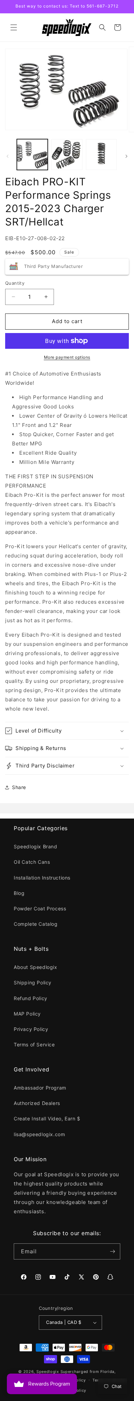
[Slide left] (7, 156)
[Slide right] (126, 156)
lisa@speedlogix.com (39, 1134)
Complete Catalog (36, 924)
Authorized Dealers (37, 1103)
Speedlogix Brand (35, 846)
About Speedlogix (35, 967)
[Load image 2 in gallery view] (66, 154)
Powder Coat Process (40, 908)
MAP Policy (27, 1014)
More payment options (67, 357)
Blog (19, 893)
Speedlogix (47, 1371)
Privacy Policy (31, 1029)
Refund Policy (30, 998)
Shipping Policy (33, 982)
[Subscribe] (112, 1251)
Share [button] (19, 787)
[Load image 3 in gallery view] (101, 154)
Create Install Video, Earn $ (47, 1118)
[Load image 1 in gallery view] (32, 154)
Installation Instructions (42, 878)
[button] (13, 27)
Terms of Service (34, 1044)
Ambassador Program (40, 1088)
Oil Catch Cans (32, 862)
